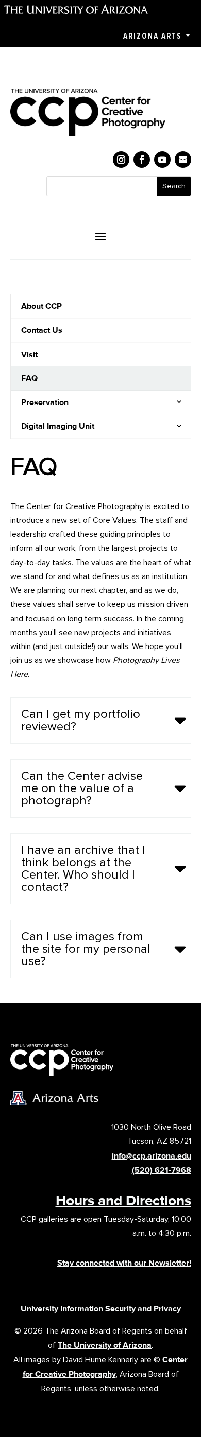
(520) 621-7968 (161, 1170)
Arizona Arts (152, 36)
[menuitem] (101, 306)
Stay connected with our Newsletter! (124, 1263)
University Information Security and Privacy (101, 1308)
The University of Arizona (105, 1345)
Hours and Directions (123, 1200)
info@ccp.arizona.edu (151, 1156)
